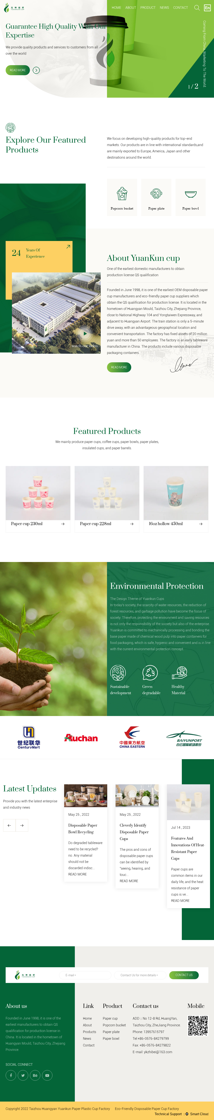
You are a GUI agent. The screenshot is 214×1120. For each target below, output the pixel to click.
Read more (18, 70)
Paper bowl (111, 1039)
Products (89, 1032)
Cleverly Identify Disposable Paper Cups (134, 832)
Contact (180, 8)
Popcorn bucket (156, 14)
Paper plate (111, 1032)
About (130, 8)
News (164, 8)
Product (148, 8)
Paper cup (110, 1018)
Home (116, 8)
